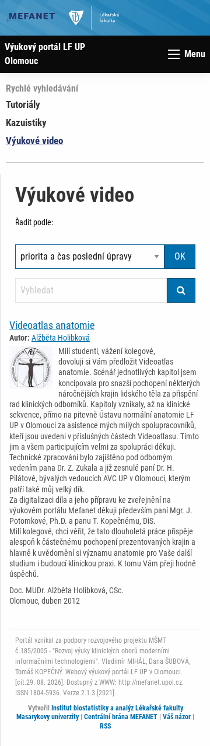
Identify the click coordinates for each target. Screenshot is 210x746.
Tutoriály (23, 104)
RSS (105, 726)
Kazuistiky (26, 122)
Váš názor (177, 717)
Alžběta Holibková (61, 337)
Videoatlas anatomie (51, 325)
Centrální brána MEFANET (121, 717)
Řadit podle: (34, 222)
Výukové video (34, 140)
